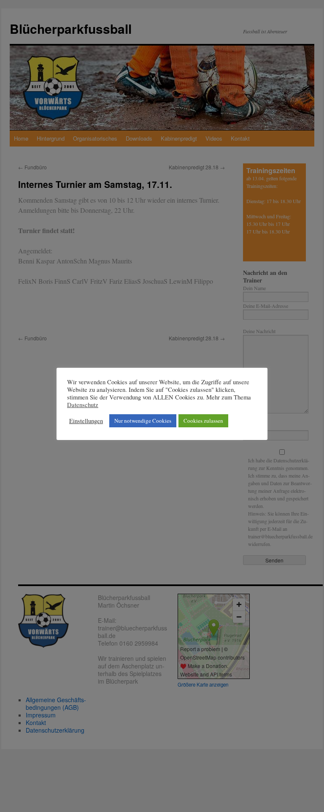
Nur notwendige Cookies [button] (142, 420)
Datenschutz (82, 405)
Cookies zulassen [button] (203, 420)
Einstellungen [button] (86, 421)
